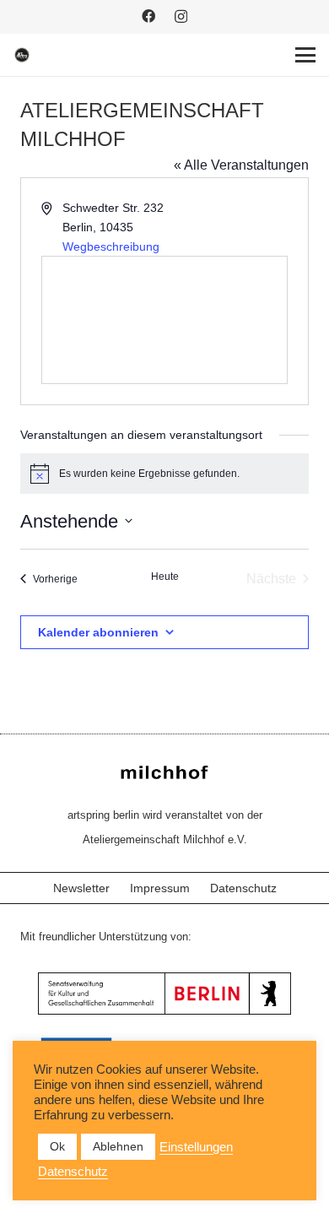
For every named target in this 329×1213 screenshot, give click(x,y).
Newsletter (81, 888)
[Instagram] (181, 16)
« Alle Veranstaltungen (241, 165)
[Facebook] (148, 16)
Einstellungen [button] (196, 1147)
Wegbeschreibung (110, 246)
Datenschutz (243, 888)
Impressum (160, 888)
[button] (305, 55)
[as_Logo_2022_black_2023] (21, 54)
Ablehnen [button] (118, 1146)
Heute (165, 576)
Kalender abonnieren (98, 632)
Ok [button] (57, 1146)
